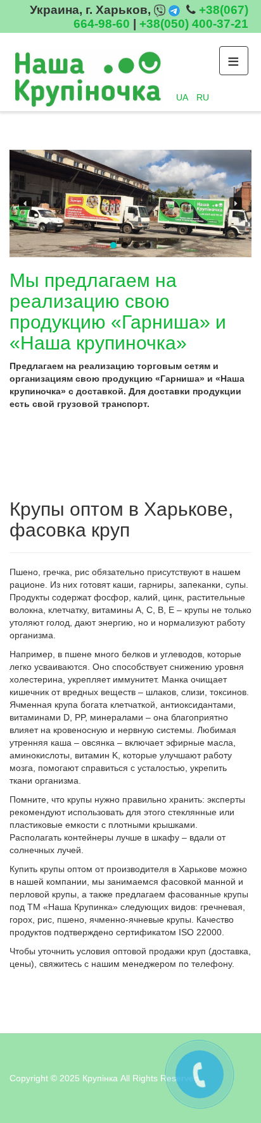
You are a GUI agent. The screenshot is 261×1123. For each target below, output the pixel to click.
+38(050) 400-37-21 (193, 23)
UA (183, 97)
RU (202, 97)
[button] (25, 203)
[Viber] (159, 9)
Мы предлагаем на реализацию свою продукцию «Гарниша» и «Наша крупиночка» (118, 311)
